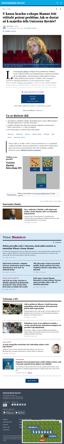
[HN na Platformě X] (12, 404)
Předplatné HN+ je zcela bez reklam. (53, 201)
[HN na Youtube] (25, 404)
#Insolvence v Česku (19, 137)
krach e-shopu (23, 71)
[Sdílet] (56, 9)
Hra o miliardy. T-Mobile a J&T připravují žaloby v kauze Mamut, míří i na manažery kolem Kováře (40, 211)
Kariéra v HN (6, 427)
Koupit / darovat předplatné (48, 419)
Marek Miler (10, 26)
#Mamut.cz (11, 134)
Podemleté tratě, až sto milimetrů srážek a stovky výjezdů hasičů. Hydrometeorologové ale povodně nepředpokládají (42, 325)
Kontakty (5, 419)
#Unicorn (27, 134)
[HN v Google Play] (8, 412)
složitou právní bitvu (25, 83)
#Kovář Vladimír (36, 134)
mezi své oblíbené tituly (42, 193)
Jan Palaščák (7, 342)
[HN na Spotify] (22, 404)
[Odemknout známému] (60, 9)
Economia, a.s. (13, 395)
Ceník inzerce (6, 429)
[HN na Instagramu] (17, 404)
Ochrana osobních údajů (25, 419)
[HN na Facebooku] (15, 404)
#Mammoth (19, 134)
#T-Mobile (46, 134)
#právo (10, 137)
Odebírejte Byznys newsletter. (31, 150)
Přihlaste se (39, 110)
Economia (5, 424)
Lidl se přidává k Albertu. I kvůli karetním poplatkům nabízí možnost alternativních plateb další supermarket (40, 306)
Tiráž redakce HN (7, 422)
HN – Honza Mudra (18, 66)
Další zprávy (32, 380)
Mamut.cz (19, 237)
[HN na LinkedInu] (20, 404)
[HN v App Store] (20, 412)
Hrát (35, 169)
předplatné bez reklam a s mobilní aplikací (34, 106)
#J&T (53, 134)
